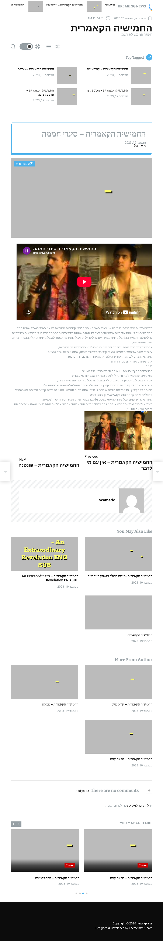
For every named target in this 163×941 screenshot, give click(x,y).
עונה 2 (141, 865)
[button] (18, 824)
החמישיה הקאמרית (111, 28)
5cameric (140, 145)
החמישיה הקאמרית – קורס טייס (107, 69)
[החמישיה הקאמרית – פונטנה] (5, 471)
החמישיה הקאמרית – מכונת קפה (107, 90)
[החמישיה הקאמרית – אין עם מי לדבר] (158, 471)
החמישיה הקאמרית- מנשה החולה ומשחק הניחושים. (119, 576)
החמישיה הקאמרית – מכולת (36, 69)
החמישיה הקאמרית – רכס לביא (30, 5)
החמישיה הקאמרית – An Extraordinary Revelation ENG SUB (50, 578)
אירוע (147, 878)
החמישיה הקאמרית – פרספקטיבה (40, 92)
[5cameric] (131, 500)
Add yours (82, 791)
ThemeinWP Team (140, 928)
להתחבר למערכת (138, 805)
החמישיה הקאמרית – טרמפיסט (88, 5)
